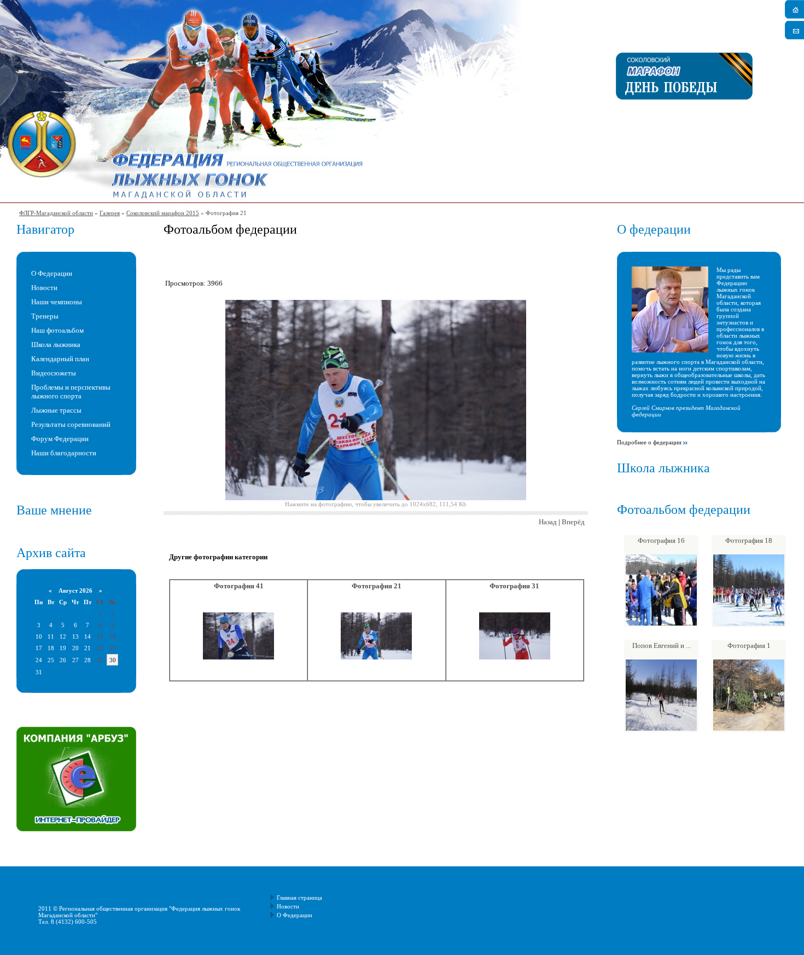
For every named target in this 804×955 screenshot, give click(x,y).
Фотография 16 (661, 540)
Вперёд (573, 522)
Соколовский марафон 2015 (162, 213)
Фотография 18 (748, 540)
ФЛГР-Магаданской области (56, 213)
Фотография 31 (514, 586)
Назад (548, 522)
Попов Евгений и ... (661, 645)
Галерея (110, 213)
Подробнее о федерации (649, 442)
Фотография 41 (239, 586)
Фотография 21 (376, 586)
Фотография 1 (749, 645)
